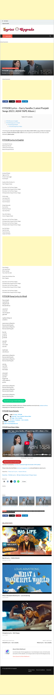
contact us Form (44, 405)
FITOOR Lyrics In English (12, 121)
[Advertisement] (27, 10)
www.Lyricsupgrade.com (23, 468)
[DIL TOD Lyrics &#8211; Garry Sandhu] (26, 500)
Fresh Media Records (20, 511)
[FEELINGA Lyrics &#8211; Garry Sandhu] (10, 500)
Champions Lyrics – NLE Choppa (11, 633)
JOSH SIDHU (41, 511)
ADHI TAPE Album (11, 511)
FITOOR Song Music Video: (15, 126)
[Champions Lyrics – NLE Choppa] (27, 616)
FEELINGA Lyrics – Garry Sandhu (9, 506)
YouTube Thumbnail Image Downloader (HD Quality (27, 464)
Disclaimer (48, 669)
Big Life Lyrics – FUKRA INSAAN (11, 558)
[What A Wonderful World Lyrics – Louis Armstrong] (27, 578)
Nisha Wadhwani (16, 73)
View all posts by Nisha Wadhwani (22, 656)
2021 (3, 68)
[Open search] (50, 36)
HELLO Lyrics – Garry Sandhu (42, 506)
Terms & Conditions (40, 669)
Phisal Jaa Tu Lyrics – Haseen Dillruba (17, 471)
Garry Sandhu (29, 511)
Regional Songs (15, 68)
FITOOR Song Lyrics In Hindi (13, 122)
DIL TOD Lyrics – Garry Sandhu (26, 506)
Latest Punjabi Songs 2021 (8, 512)
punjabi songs (8, 68)
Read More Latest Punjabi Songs (12, 461)
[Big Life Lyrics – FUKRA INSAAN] (27, 541)
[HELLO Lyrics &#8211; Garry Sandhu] (43, 500)
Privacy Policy (31, 669)
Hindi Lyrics (36, 511)
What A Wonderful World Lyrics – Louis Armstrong (16, 595)
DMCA (30, 671)
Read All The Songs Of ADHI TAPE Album (14, 400)
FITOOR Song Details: (13, 124)
